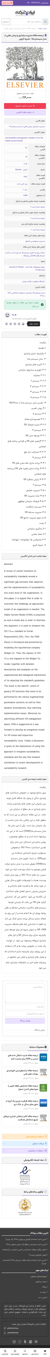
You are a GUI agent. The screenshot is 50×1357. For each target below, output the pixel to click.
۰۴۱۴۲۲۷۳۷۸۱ (13, 1328)
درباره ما (43, 1292)
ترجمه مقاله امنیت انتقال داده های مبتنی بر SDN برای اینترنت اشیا (23, 1057)
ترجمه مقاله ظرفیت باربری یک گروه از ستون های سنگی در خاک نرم (22, 1103)
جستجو (6, 21)
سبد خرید (6, 2)
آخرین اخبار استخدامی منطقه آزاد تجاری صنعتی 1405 (26, 1244)
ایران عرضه (43, 28)
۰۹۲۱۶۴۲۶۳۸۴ (12, 1333)
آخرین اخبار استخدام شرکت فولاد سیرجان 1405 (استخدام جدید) (25, 1262)
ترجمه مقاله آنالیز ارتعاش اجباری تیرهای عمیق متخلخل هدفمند (20, 1118)
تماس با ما (42, 1297)
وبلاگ (44, 1287)
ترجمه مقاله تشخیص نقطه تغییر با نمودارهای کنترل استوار (23, 1087)
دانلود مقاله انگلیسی (24, 112)
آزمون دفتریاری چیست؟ (38, 1255)
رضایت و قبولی (41, 1281)
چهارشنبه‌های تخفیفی (38, 1276)
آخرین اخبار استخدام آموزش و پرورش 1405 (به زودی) (26, 1239)
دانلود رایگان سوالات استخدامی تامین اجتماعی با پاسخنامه (24, 1249)
